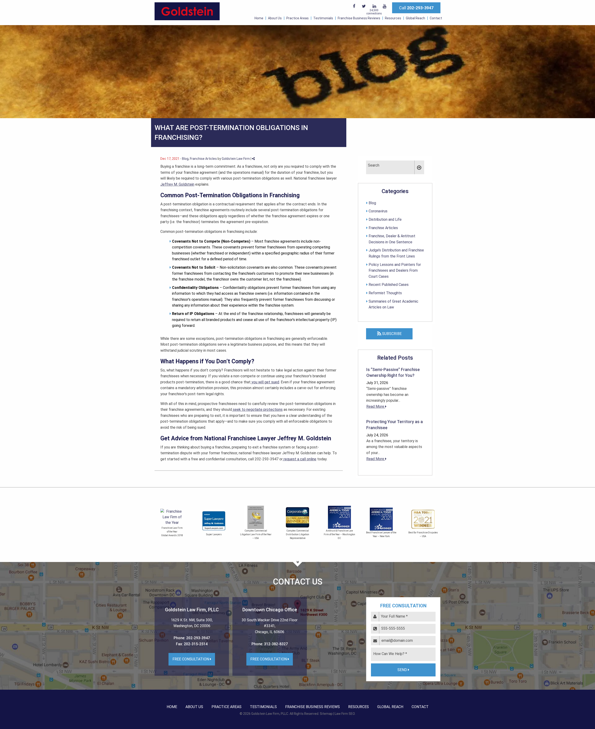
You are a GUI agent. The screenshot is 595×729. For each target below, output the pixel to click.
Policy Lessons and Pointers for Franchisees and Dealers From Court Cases (395, 270)
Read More (375, 406)
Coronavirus (378, 211)
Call (416, 7)
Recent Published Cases (389, 284)
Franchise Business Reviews (359, 18)
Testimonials (323, 18)
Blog (185, 159)
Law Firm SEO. (345, 714)
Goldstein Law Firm (236, 159)
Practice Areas (297, 18)
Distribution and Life (385, 219)
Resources (393, 18)
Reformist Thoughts (385, 293)
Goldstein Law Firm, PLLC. (270, 714)
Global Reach (415, 18)
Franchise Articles (203, 159)
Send (402, 670)
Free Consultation (191, 659)
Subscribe (391, 333)
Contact (436, 18)
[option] (180, 523)
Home (259, 18)
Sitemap (326, 714)
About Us (275, 18)
